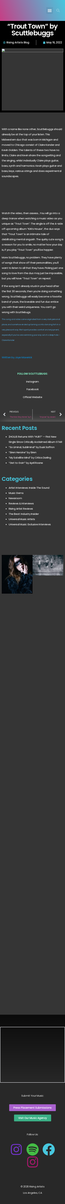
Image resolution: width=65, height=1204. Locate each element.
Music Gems (16, 493)
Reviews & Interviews (21, 503)
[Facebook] (48, 1149)
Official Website (32, 397)
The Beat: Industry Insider (24, 514)
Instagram (32, 381)
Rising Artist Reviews (21, 508)
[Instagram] (16, 1149)
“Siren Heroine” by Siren (22, 452)
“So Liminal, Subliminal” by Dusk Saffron (31, 447)
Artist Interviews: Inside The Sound (29, 488)
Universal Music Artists (22, 519)
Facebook (32, 389)
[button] (49, 10)
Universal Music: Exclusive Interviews (30, 524)
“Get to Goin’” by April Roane (26, 463)
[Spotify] (32, 1149)
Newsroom (15, 498)
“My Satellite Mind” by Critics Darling (30, 457)
